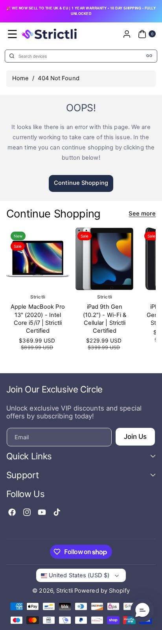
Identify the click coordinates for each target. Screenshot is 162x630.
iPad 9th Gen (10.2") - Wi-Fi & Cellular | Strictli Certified (104, 319)
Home (20, 78)
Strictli (64, 590)
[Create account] (126, 34)
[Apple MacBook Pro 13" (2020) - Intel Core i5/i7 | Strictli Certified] (37, 258)
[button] (12, 34)
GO (149, 56)
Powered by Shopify (102, 590)
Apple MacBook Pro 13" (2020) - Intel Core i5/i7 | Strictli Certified (38, 319)
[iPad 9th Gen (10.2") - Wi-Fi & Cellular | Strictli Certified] (104, 258)
